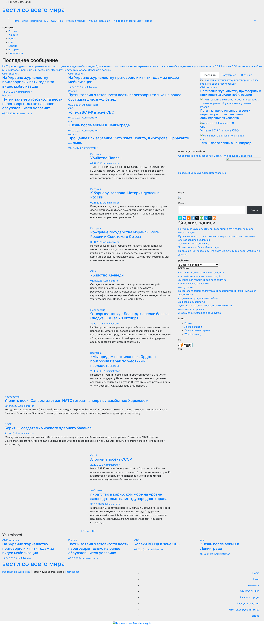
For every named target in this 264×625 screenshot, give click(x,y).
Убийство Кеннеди (107, 275)
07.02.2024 (75, 117)
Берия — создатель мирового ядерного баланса (48, 428)
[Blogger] (214, 218)
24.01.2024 (75, 147)
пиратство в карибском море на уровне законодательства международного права (128, 496)
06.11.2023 (96, 280)
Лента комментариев (197, 330)
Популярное (229, 74)
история (13, 49)
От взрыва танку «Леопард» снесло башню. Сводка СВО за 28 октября (130, 316)
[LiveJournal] (210, 218)
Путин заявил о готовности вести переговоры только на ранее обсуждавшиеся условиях (32, 103)
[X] (197, 218)
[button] (8, 18)
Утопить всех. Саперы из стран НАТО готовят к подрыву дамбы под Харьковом (76, 400)
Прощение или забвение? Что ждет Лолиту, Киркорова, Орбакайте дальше (128, 140)
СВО (70, 108)
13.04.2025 (9, 91)
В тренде (246, 74)
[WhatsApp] (201, 218)
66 (93, 530)
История (95, 154)
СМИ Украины (10, 73)
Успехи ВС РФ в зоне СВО (91, 112)
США (93, 271)
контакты (36, 20)
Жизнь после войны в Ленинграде (99, 125)
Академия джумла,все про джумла (199, 312)
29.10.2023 (97, 323)
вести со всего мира (33, 9)
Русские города (75, 20)
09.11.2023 (96, 163)
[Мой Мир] (206, 218)
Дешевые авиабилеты (191, 301)
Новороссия (15, 53)
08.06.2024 (9, 113)
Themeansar (72, 571)
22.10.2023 (11, 433)
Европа (12, 45)
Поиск (182, 203)
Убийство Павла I (105, 158)
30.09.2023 (97, 504)
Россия (12, 31)
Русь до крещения (99, 20)
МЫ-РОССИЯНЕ (54, 20)
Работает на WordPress (16, 571)
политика (96, 352)
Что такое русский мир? (127, 20)
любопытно (97, 490)
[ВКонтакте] (184, 218)
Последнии (209, 74)
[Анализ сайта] (186, 344)
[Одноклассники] (189, 218)
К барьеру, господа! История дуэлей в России (125, 195)
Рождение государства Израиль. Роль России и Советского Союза (124, 234)
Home (16, 20)
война (12, 38)
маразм (72, 134)
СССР (8, 424)
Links (25, 20)
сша (10, 42)
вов (70, 121)
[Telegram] (193, 218)
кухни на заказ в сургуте (193, 283)
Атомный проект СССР (111, 459)
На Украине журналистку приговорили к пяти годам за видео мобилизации (28, 82)
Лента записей (193, 326)
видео (148, 20)
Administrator (24, 91)
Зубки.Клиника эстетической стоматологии (205, 305)
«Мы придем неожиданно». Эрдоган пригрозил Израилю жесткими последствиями (123, 361)
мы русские (185, 287)
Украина (13, 34)
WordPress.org (192, 334)
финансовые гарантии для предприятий (202, 279)
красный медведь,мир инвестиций (199, 276)
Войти (188, 323)
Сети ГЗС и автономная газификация (201, 272)
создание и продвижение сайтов (198, 298)
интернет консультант (191, 309)
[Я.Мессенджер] (180, 218)
